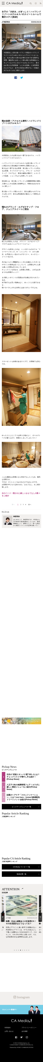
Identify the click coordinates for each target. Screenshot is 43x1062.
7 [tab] (26, 950)
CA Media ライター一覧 (21, 867)
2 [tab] (16, 950)
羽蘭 (9, 918)
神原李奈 (6, 22)
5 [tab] (22, 950)
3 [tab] (18, 950)
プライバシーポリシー (29, 1027)
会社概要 (25, 1031)
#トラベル (5, 512)
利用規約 (8, 1027)
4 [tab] (20, 950)
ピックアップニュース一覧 (21, 807)
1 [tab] (14, 950)
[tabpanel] (21, 921)
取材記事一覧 (21, 874)
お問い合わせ (9, 1031)
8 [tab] (28, 950)
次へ (29, 504)
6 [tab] (24, 950)
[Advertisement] (21, 97)
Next (40, 917)
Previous (3, 917)
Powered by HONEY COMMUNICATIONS (21, 1047)
